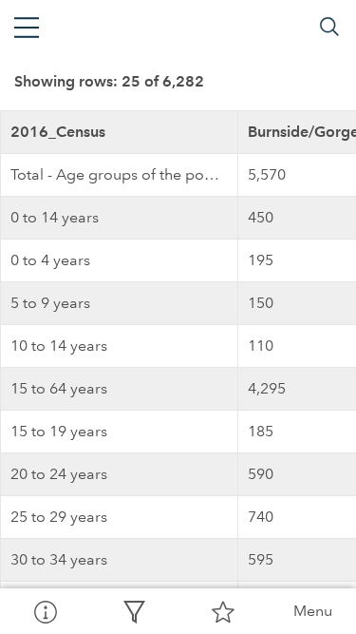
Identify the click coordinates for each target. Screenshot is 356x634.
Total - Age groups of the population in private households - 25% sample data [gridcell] (124, 174)
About (44, 611)
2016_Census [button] (57, 132)
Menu (312, 611)
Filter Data (133, 611)
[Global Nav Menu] (26, 27)
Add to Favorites (223, 611)
